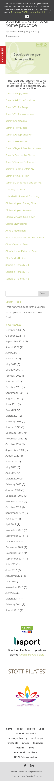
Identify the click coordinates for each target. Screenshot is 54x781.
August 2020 (12, 456)
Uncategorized (12, 36)
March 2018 (12, 542)
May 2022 (10, 364)
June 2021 (11, 404)
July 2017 (10, 564)
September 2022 (14, 342)
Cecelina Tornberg (34, 776)
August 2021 (12, 399)
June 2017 (11, 570)
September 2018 (14, 536)
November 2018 (14, 530)
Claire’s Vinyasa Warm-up (19, 210)
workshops (37, 739)
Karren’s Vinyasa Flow (17, 176)
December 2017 (14, 547)
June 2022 (11, 359)
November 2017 (14, 553)
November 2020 (14, 439)
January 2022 (12, 382)
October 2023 (13, 330)
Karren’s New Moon (16, 128)
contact (20, 748)
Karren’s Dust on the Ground (20, 155)
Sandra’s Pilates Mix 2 (17, 272)
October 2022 (13, 336)
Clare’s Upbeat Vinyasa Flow (21, 251)
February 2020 (13, 484)
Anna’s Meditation (15, 231)
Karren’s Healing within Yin (19, 169)
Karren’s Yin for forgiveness (19, 114)
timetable (13, 743)
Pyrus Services (36, 772)
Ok (27, 16)
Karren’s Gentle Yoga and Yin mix (23, 183)
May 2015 (10, 582)
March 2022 (12, 370)
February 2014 (13, 605)
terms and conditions (25, 753)
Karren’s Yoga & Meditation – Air (23, 148)
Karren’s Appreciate (16, 121)
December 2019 (14, 496)
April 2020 (10, 473)
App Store (38, 655)
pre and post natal (25, 734)
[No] (50, 10)
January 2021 (12, 427)
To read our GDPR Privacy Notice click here (30, 12)
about (20, 729)
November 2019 (14, 502)
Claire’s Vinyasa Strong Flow (20, 203)
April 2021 (10, 410)
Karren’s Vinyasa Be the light (20, 162)
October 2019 (13, 507)
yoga (42, 729)
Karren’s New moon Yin (17, 142)
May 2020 (10, 467)
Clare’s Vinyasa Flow (16, 245)
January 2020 (12, 490)
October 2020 (13, 444)
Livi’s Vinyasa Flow (15, 190)
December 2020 (14, 433)
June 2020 (11, 462)
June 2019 (11, 519)
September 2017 (14, 559)
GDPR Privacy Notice (25, 757)
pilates (31, 729)
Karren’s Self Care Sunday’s (20, 100)
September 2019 (14, 513)
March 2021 (12, 416)
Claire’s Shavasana (16, 224)
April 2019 (10, 524)
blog (31, 748)
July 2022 (10, 353)
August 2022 (12, 347)
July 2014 (10, 593)
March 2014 (12, 599)
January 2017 (12, 576)
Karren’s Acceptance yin (18, 135)
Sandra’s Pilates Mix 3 (17, 279)
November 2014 (14, 587)
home (9, 729)
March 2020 (12, 479)
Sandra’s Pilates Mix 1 (17, 265)
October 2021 (13, 387)
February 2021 (13, 422)
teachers (38, 743)
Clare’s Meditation (15, 258)
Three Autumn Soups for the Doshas (25, 307)
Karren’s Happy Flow (16, 94)
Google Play (26, 655)
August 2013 (12, 610)
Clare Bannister (15, 32)
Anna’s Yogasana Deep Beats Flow (24, 238)
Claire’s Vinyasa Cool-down (20, 217)
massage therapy (17, 739)
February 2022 (13, 376)
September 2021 (14, 393)
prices (25, 743)
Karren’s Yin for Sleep (16, 107)
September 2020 (14, 450)
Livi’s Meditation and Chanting (22, 197)
